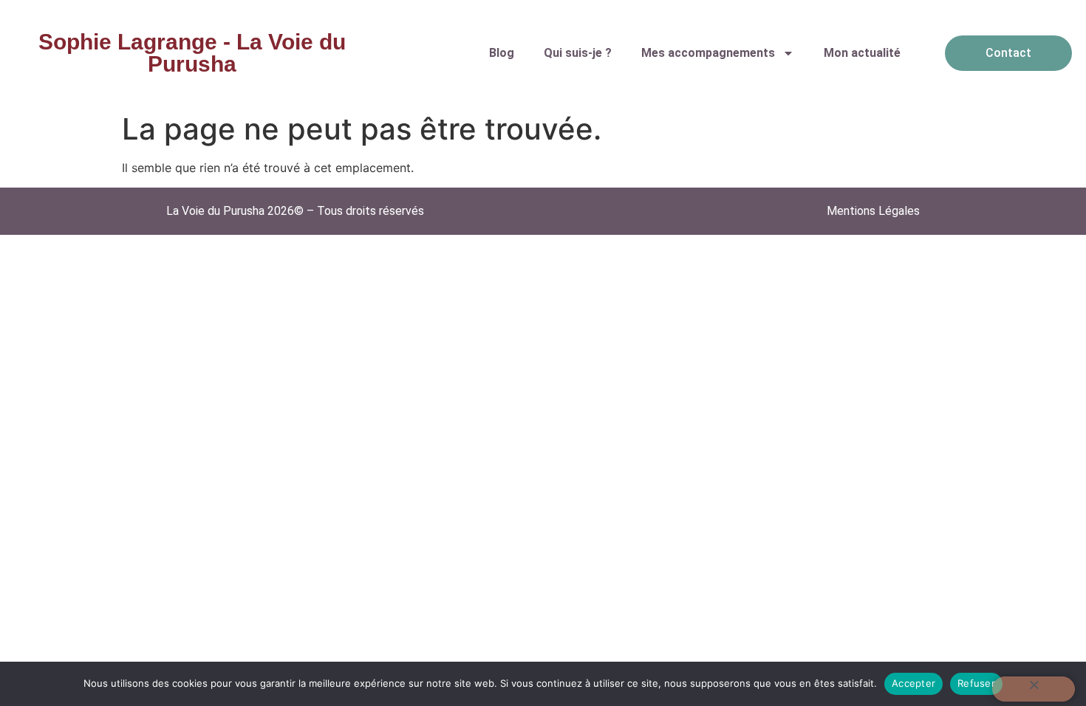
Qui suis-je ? (578, 53)
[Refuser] (1033, 689)
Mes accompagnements (708, 53)
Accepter (913, 683)
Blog (501, 53)
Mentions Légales (873, 211)
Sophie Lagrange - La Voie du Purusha (192, 53)
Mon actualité (862, 53)
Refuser (976, 683)
